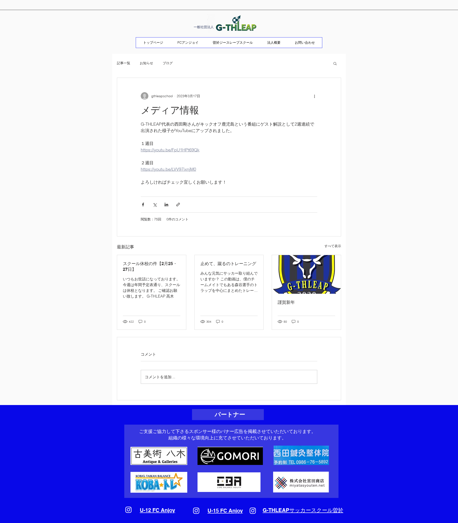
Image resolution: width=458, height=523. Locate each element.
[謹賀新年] (306, 274)
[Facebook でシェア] (143, 204)
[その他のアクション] (314, 96)
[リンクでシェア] (178, 204)
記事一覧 (123, 63)
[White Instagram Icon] (128, 510)
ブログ (168, 63)
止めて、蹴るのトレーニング (228, 263)
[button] (335, 63)
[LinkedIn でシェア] (166, 204)
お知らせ (146, 63)
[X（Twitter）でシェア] (154, 204)
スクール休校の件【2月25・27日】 (150, 266)
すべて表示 (332, 246)
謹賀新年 (286, 302)
